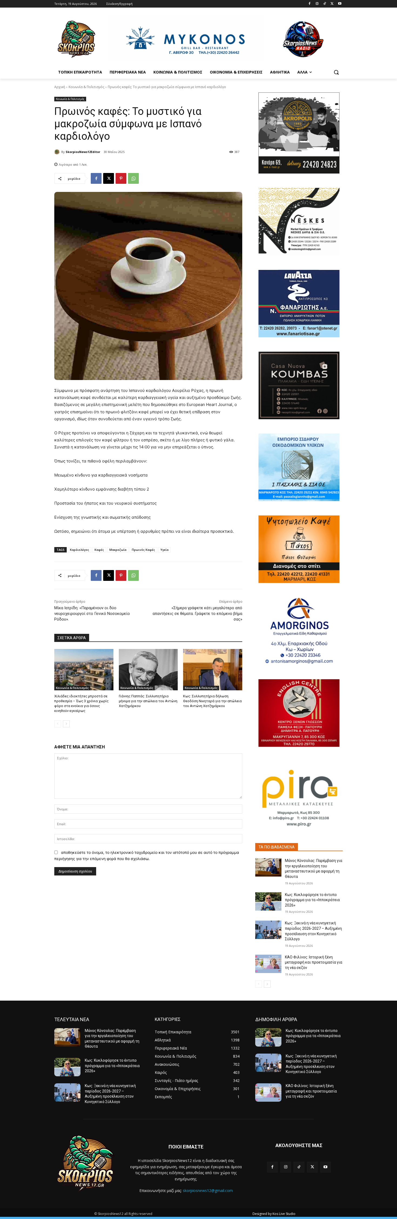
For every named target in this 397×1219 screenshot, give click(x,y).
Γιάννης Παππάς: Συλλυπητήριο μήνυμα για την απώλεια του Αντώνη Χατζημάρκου (148, 701)
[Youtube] (340, 4)
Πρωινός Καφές (143, 550)
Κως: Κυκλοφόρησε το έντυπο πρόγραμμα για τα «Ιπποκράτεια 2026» (312, 899)
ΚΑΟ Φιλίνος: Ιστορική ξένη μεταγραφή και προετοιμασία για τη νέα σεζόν (313, 962)
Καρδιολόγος (79, 550)
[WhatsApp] (133, 178)
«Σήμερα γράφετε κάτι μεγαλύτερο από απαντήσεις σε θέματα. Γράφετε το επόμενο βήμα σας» (197, 613)
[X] (332, 4)
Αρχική (59, 87)
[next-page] (66, 723)
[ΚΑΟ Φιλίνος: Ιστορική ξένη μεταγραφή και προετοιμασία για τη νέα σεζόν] (268, 964)
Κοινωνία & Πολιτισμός (86, 87)
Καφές (99, 550)
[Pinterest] (121, 178)
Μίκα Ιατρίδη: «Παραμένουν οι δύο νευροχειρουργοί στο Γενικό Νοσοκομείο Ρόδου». (92, 613)
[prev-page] (57, 723)
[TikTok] (325, 4)
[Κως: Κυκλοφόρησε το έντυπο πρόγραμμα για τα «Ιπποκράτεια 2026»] (268, 901)
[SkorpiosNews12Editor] (57, 152)
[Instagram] (317, 4)
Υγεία (164, 550)
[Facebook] (310, 4)
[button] (336, 72)
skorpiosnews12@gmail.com (208, 1190)
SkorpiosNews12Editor (83, 152)
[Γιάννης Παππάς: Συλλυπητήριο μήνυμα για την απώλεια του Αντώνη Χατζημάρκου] (148, 669)
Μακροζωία (117, 550)
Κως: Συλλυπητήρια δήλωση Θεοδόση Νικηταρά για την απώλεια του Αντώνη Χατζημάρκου (212, 701)
